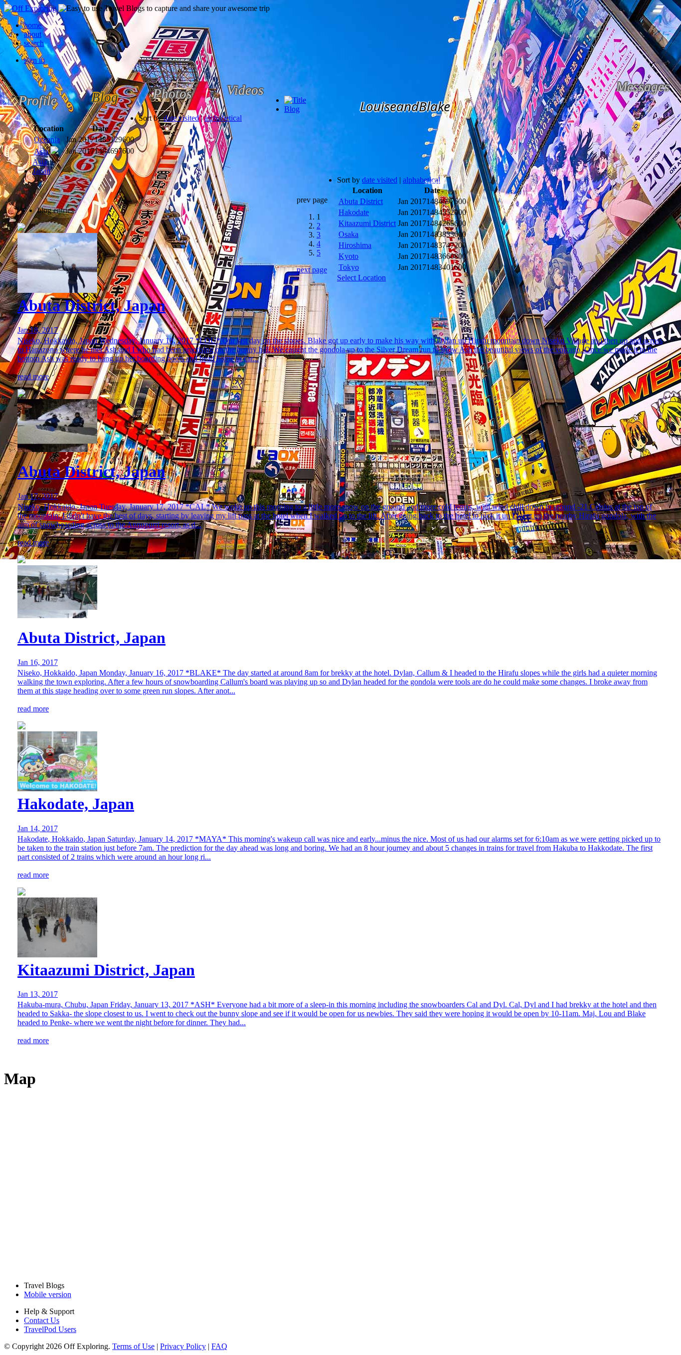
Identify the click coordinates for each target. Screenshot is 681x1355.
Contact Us (41, 1320)
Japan (41, 171)
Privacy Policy (183, 1346)
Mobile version (47, 1294)
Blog (292, 109)
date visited (181, 118)
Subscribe (435, 182)
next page (312, 269)
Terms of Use (133, 1346)
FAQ (219, 1346)
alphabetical (223, 118)
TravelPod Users (50, 1329)
